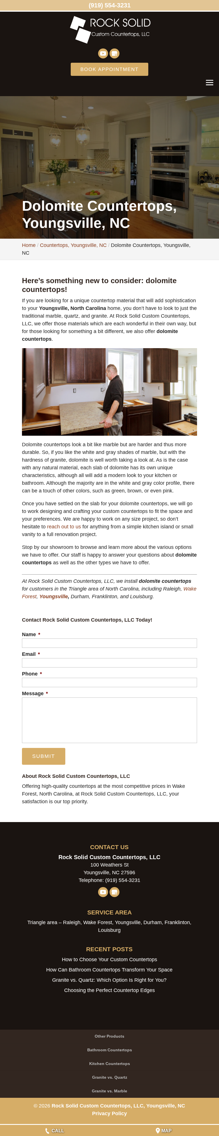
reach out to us (64, 527)
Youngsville (53, 596)
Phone (32, 674)
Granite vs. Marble (109, 1091)
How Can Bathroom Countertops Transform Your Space (109, 970)
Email (31, 654)
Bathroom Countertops (109, 1050)
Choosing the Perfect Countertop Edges (109, 990)
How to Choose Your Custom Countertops (109, 959)
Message (35, 693)
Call (58, 1130)
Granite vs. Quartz (109, 1077)
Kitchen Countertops (109, 1063)
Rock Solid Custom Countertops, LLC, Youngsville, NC (118, 1106)
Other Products (109, 1036)
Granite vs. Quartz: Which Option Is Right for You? (109, 980)
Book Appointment (109, 69)
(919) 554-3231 (110, 5)
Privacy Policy (109, 1113)
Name (31, 634)
